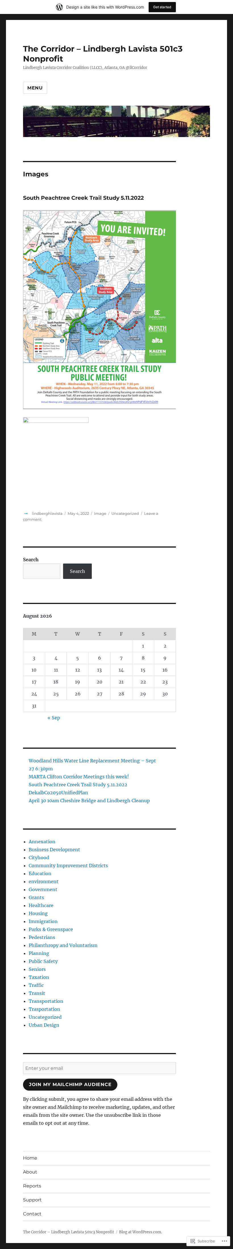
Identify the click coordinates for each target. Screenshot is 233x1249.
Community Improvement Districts (68, 865)
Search (31, 559)
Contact (32, 1214)
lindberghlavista (47, 513)
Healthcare (41, 905)
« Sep (53, 718)
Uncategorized (125, 513)
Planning (39, 953)
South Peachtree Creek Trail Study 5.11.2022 (83, 198)
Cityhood (39, 857)
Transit (37, 993)
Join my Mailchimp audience (70, 1084)
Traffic (36, 985)
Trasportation (44, 1009)
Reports (32, 1186)
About (30, 1172)
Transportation (46, 1001)
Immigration (43, 921)
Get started (162, 7)
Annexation (42, 841)
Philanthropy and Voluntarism (63, 945)
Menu (35, 88)
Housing (38, 913)
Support (32, 1200)
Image (100, 513)
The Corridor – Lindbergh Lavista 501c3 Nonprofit (68, 1232)
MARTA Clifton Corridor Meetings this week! (79, 776)
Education (40, 873)
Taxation (39, 977)
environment (44, 881)
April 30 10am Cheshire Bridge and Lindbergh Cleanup (89, 800)
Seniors (37, 969)
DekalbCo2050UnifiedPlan (58, 792)
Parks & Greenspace (51, 929)
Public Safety (43, 961)
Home (30, 1158)
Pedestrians (42, 937)
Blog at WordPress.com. (140, 1232)
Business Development (54, 849)
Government (43, 889)
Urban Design (44, 1025)
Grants (36, 897)
